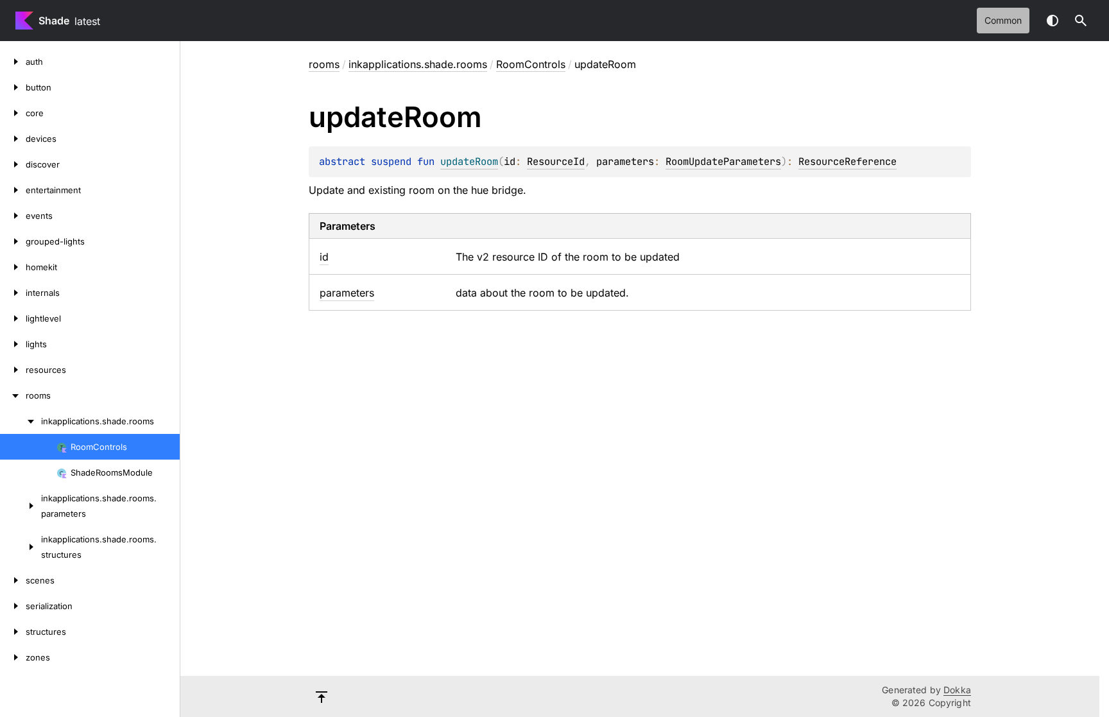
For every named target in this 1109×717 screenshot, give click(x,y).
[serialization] (13, 606)
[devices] (13, 138)
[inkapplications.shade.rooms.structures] (20, 546)
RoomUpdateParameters (723, 161)
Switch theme (1052, 20)
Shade (54, 20)
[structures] (13, 631)
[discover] (13, 164)
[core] (13, 113)
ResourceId (556, 161)
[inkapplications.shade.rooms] (20, 421)
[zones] (13, 657)
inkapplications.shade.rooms (417, 64)
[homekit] (13, 267)
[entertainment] (13, 190)
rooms (324, 64)
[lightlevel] (13, 318)
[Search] (1081, 20)
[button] (1081, 20)
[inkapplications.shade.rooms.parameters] (20, 505)
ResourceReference (847, 161)
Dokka (957, 689)
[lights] (13, 344)
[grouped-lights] (13, 241)
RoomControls (530, 64)
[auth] (13, 61)
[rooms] (13, 395)
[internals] (13, 293)
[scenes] (13, 580)
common (1003, 20)
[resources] (13, 370)
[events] (13, 216)
